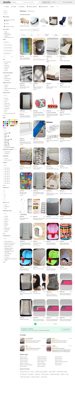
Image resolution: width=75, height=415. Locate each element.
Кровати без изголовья (42, 360)
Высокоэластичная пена (10, 113)
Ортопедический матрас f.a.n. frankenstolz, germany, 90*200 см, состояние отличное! (38, 193)
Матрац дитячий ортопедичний (23, 193)
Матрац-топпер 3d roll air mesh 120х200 (51, 87)
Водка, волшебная (63, 268)
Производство (8, 151)
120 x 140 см (7, 174)
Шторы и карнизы (45, 374)
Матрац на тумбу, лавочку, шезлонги (33, 340)
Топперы (6, 68)
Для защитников (44, 6)
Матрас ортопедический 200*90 (65, 115)
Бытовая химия (23, 374)
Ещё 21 (4, 185)
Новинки (52, 6)
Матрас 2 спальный (41, 364)
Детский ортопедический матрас (25, 168)
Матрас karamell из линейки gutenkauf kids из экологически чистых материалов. (52, 194)
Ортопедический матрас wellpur (65, 141)
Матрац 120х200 (58, 360)
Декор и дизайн (52, 371)
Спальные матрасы (41, 363)
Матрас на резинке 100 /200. (66, 193)
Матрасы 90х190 (58, 358)
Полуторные (7, 80)
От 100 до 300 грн (8, 45)
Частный (6, 158)
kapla (27, 345)
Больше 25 (7, 206)
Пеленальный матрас (41, 356)
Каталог (7, 6)
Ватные (6, 63)
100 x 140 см (7, 171)
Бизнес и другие (8, 160)
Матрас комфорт (41, 361)
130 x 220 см (7, 181)
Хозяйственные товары (62, 371)
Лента (57, 6)
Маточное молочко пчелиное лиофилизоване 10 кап (39, 219)
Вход (64, 2)
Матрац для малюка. (64, 167)
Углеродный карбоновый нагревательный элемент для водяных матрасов (38, 142)
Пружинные (7, 67)
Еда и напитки (44, 376)
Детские (6, 76)
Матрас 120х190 (23, 366)
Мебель (62, 374)
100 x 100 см (7, 168)
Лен (5, 226)
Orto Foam (7, 106)
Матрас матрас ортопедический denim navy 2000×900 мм (52, 168)
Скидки (14, 6)
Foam (6, 101)
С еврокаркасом (8, 253)
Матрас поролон (58, 363)
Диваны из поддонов (41, 358)
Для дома (5, 12)
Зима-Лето (7, 255)
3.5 (5, 195)
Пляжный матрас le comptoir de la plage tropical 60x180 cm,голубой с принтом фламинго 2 (39, 115)
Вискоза (6, 221)
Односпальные (8, 78)
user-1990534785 (29, 338)
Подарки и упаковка (35, 376)
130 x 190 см (7, 180)
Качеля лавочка (58, 364)
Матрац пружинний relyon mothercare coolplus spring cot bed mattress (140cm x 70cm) (25, 143)
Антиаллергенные (8, 241)
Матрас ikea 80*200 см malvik (51, 61)
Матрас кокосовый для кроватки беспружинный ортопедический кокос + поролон (25, 58)
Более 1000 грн (7, 53)
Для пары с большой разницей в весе (9, 249)
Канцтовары (30, 374)
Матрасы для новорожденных (26, 364)
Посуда (32, 371)
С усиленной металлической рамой (11, 259)
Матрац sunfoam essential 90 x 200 (52, 141)
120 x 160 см (7, 176)
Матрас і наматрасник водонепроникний (38, 87)
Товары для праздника (25, 376)
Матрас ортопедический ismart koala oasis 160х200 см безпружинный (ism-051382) (38, 320)
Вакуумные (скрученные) (10, 243)
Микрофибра (7, 228)
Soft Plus (6, 216)
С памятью (7, 257)
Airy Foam (7, 100)
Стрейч (6, 231)
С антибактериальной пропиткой (9, 251)
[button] (20, 20)
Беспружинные (8, 61)
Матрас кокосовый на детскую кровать (37, 168)
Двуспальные (7, 75)
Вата (5, 111)
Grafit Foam (7, 103)
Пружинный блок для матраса (61, 361)
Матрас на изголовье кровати (58, 348)
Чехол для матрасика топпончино (37, 244)
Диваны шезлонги (41, 366)
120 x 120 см (7, 173)
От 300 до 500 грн (8, 47)
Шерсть (6, 223)
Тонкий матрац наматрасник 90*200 (66, 219)
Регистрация (69, 2)
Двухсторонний (8, 246)
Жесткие (6, 85)
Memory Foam (7, 105)
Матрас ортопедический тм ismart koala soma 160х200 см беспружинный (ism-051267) (66, 320)
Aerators (6, 98)
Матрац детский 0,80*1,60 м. (52, 218)
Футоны (6, 70)
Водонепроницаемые (9, 244)
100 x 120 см (7, 169)
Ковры (67, 374)
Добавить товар (46, 2)
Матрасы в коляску (24, 358)
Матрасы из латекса (24, 363)
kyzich (53, 338)
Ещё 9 (4, 115)
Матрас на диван (23, 356)
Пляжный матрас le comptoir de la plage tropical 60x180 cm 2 (52, 115)
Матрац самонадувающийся (39, 59)
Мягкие (6, 86)
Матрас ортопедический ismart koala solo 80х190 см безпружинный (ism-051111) (65, 294)
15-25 (6, 205)
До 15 (6, 208)
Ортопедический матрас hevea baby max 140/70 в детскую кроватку (25, 116)
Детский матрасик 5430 (65, 87)
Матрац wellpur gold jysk (65, 60)
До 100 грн (6, 42)
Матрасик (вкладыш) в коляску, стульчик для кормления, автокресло (51, 244)
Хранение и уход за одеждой (41, 371)
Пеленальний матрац (24, 319)
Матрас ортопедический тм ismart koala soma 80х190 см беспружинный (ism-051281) (52, 320)
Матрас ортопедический (38, 268)
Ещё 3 (4, 233)
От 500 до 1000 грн (8, 50)
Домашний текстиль (24, 371)
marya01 (54, 345)
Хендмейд (22, 6)
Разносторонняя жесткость (10, 88)
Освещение (37, 374)
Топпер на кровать (24, 361)
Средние (6, 90)
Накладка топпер (36, 293)
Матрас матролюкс (24, 360)
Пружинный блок (58, 356)
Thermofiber (7, 108)
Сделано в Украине (33, 6)
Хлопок (6, 110)
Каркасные (7, 65)
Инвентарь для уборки (55, 374)
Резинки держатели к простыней (24, 219)
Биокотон (7, 219)
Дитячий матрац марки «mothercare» (25, 87)
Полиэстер (7, 229)
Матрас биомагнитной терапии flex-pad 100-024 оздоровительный (51, 295)
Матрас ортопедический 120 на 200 (26, 294)
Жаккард (6, 224)
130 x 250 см (7, 183)
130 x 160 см (7, 178)
